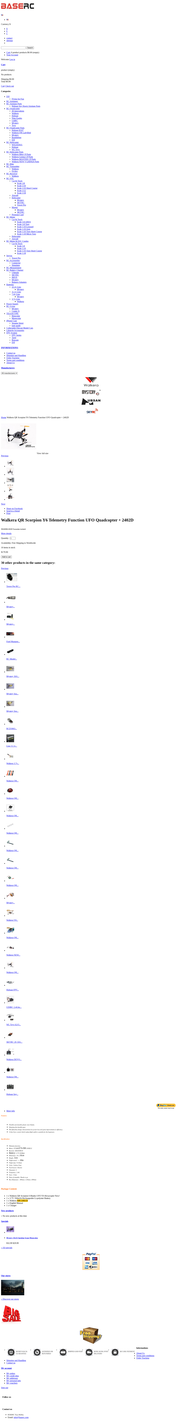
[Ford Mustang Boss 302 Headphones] (10, 637)
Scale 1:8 (21, 246)
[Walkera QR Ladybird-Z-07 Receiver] (10, 881)
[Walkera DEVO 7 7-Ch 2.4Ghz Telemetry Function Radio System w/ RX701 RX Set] (10, 1055)
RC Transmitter (12, 166)
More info (10, 1111)
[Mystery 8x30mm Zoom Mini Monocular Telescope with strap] (10, 619)
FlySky (15, 171)
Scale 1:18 (21, 253)
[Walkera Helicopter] (91, 382)
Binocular (16, 316)
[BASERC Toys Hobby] (17, 10)
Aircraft (15, 195)
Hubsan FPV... (12, 990)
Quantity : (5, 538)
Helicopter (16, 198)
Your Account (12, 55)
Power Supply (12, 304)
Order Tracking (12, 358)
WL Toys (16, 149)
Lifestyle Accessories (15, 330)
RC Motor (10, 217)
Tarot (14, 337)
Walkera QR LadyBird (21, 133)
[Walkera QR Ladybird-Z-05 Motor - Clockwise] (10, 846)
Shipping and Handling (16, 355)
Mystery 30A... (12, 676)
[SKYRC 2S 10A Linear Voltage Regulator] (10, 1037)
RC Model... (11, 659)
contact (9, 38)
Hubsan (15, 116)
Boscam (15, 340)
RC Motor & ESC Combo (17, 241)
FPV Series (16, 335)
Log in (12, 59)
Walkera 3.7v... (12, 763)
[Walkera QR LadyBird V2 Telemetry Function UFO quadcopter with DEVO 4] (10, 1072)
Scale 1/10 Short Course (27, 188)
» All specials (6, 1248)
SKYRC (20, 202)
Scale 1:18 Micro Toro (26, 234)
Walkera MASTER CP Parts (24, 159)
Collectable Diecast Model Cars (19, 328)
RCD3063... (11, 728)
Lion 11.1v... (11, 746)
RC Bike (10, 164)
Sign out (4, 1387)
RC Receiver (11, 174)
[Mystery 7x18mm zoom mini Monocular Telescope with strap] (11, 602)
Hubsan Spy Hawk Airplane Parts (26, 106)
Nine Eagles (17, 118)
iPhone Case (11, 321)
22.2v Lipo (16, 287)
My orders (10, 1373)
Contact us (10, 353)
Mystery (15, 123)
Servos (9, 256)
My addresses (12, 1378)
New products (7, 1211)
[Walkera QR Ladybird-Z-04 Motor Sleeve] (10, 828)
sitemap (9, 40)
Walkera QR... (12, 781)
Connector (16, 263)
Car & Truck (17, 181)
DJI (7, 96)
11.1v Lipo (16, 292)
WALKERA (17, 145)
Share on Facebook (14, 508)
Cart (3, 64)
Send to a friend (13, 511)
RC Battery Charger (14, 270)
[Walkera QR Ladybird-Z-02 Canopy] (10, 794)
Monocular (16, 318)
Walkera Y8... (12, 920)
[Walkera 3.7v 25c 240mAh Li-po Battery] (10, 759)
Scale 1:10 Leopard (25, 227)
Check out (9, 86)
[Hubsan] (91, 401)
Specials (4, 1221)
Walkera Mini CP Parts (21, 154)
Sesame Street (17, 323)
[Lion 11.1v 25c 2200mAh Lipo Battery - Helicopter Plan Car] (10, 741)
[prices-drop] (11, 1323)
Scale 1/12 (21, 190)
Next (3, 504)
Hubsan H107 (18, 130)
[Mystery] (91, 392)
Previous (4, 456)
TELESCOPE (12, 313)
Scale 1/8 (21, 183)
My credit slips (12, 1376)
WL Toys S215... (13, 1024)
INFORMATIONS (9, 348)
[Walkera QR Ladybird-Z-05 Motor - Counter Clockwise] (10, 863)
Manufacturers (8, 368)
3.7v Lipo (16, 299)
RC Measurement (13, 268)
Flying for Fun (18, 99)
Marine (15, 207)
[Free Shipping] (91, 1335)
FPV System (11, 333)
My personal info (13, 1381)
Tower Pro (21, 205)
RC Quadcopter (13, 108)
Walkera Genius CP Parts (22, 157)
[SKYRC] (91, 410)
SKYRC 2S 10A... (14, 1042)
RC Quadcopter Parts (15, 128)
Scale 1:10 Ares (23, 229)
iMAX (14, 277)
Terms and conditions (15, 360)
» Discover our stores (10, 1299)
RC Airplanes (12, 101)
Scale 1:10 (21, 248)
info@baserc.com (21, 1417)
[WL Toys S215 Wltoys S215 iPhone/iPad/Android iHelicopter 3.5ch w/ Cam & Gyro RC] (10, 1020)
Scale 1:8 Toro (23, 224)
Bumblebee (16, 137)
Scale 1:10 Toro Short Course (29, 231)
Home (3, 417)
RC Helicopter (12, 142)
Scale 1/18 (21, 193)
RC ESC (10, 178)
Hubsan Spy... (12, 1094)
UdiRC (15, 120)
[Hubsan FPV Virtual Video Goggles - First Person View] (10, 985)
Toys (14, 125)
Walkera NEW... (13, 955)
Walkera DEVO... (14, 1059)
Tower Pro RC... (13, 586)
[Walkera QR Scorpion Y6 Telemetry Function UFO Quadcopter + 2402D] (10, 466)
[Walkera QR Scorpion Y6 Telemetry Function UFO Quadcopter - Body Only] (10, 968)
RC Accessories (13, 260)
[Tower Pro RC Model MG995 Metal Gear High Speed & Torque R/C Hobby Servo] (11, 582)
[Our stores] (12, 1294)
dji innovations (18, 111)
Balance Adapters (19, 282)
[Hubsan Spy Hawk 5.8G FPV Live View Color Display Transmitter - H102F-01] (10, 1090)
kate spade (16, 325)
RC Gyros (10, 306)
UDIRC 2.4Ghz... (14, 1007)
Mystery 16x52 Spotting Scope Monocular (22, 1238)
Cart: (8, 52)
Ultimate (15, 272)
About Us (10, 363)
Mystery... (10, 607)
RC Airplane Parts (14, 104)
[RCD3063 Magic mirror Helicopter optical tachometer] (10, 724)
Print (8, 513)
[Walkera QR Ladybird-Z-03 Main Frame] (10, 811)
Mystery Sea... (12, 694)
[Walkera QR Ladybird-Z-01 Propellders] (10, 776)
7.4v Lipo (16, 294)
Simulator (16, 265)
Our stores (6, 1276)
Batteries (10, 284)
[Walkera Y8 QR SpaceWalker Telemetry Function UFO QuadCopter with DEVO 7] (10, 915)
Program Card (18, 215)
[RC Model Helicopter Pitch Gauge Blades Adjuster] (10, 654)
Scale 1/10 (21, 186)
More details (6, 533)
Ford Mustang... (13, 641)
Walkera (15, 113)
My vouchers (11, 1383)
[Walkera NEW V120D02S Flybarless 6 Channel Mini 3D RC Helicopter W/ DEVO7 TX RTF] (10, 950)
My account (6, 1368)
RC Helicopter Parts (14, 152)
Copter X (16, 311)
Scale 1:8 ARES (24, 222)
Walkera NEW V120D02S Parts (25, 161)
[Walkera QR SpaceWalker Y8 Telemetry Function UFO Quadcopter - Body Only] (10, 933)
